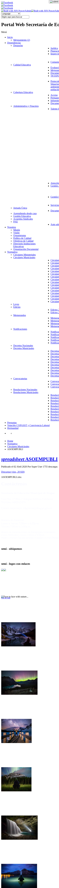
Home (10, 441)
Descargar (13, 472)
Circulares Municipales (18, 446)
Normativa (12, 443)
